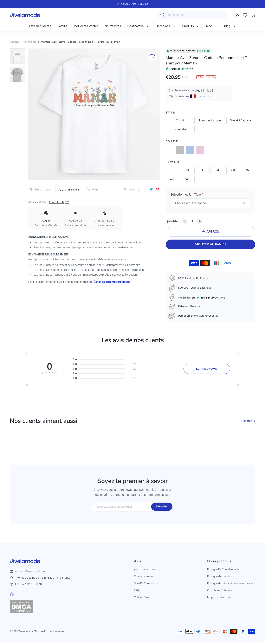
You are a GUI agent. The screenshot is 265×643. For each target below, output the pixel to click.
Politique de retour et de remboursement (231, 583)
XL (218, 170)
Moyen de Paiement (219, 597)
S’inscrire (162, 506)
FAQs (137, 590)
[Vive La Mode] (25, 15)
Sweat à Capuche (241, 120)
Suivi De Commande (146, 583)
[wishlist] (245, 15)
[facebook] (145, 189)
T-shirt (180, 120)
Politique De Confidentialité (223, 569)
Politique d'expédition (220, 576)
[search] (162, 15)
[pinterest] (157, 189)
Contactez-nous (143, 576)
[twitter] (151, 189)
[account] (237, 15)
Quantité (172, 221)
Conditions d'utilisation (221, 590)
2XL (233, 170)
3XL (248, 170)
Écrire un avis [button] (206, 369)
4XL (172, 179)
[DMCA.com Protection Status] (21, 606)
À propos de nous (144, 569)
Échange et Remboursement (112, 281)
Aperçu (212, 231)
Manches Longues (210, 120)
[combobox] (192, 15)
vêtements (29, 42)
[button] (210, 195)
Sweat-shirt (180, 129)
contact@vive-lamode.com (31, 571)
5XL (187, 179)
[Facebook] (12, 594)
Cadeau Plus (141, 597)
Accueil (14, 42)
